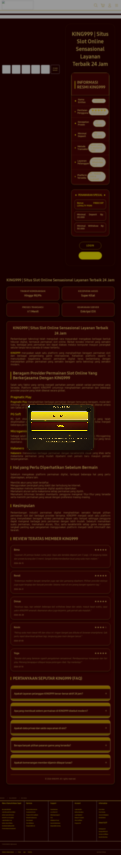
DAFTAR (59, 415)
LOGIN (59, 426)
